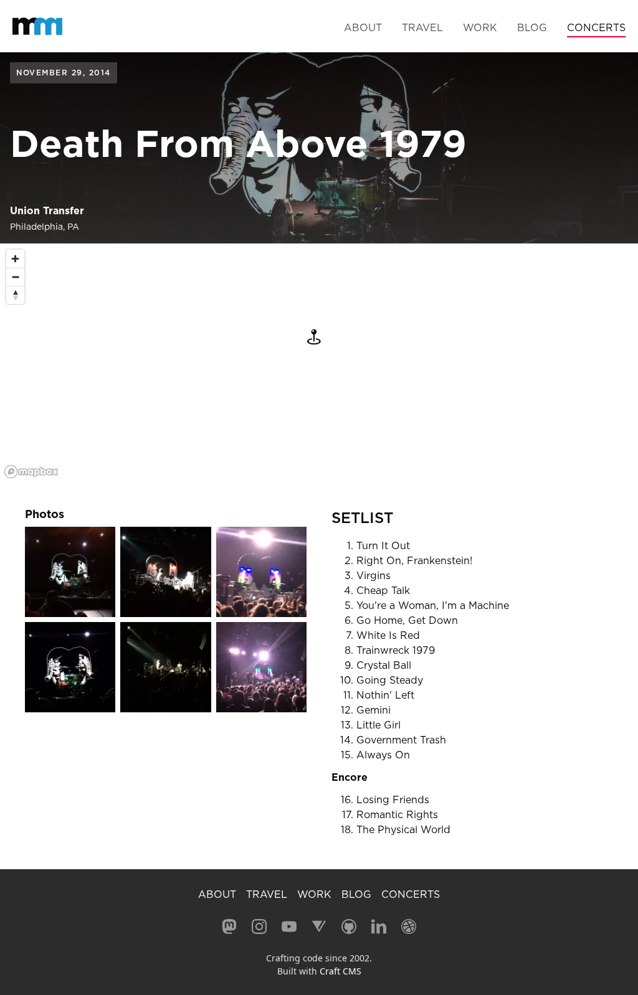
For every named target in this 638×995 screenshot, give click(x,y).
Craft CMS (340, 971)
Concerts (596, 27)
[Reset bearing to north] (15, 295)
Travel (422, 27)
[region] (319, 363)
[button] (314, 337)
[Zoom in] (15, 259)
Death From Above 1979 (238, 143)
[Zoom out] (15, 277)
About (363, 27)
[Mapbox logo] (31, 471)
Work (480, 27)
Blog (532, 27)
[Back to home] (37, 26)
